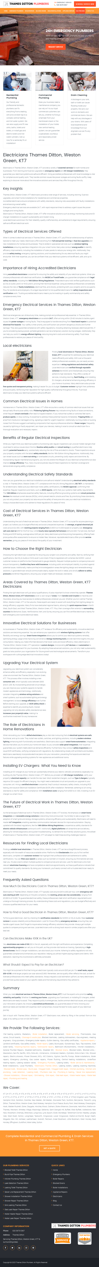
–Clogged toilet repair (59, 1069)
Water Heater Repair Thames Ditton (19, 1214)
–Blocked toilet (9, 1069)
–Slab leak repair (61, 1075)
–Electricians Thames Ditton (45, 1065)
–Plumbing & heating (65, 1072)
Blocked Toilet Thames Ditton (16, 1170)
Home (6, 11)
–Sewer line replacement (85, 1072)
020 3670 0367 (62, 5)
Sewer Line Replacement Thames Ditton (20, 1192)
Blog (55, 1200)
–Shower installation (11, 1075)
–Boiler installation (39, 1034)
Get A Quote (49, 1148)
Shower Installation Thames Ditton (18, 1196)
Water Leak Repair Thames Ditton (18, 1218)
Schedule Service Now (85, 4)
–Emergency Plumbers (46, 1062)
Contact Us (90, 11)
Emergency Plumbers (16, 11)
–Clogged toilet (44, 1069)
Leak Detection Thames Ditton (16, 1183)
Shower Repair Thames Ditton (16, 1200)
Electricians (80, 11)
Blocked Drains (41, 11)
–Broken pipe (21, 1069)
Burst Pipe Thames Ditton (15, 1174)
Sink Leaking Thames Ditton (16, 1205)
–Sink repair (49, 1075)
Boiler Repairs (29, 11)
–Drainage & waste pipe (31, 1037)
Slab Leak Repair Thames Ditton (17, 1209)
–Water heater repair (77, 1075)
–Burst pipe (32, 1069)
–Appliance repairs (87, 1040)
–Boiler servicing (72, 1034)
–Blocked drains (61, 1050)
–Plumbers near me (47, 1072)
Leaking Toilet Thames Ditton (16, 1187)
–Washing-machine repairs (25, 1047)
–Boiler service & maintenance (82, 1062)
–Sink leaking (38, 1075)
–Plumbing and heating (17, 1078)
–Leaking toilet (32, 1072)
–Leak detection (18, 1072)
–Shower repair (26, 1075)
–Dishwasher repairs (45, 1047)
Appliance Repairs (68, 11)
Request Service (55, 47)
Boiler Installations (54, 11)
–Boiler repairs (42, 1043)
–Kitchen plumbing (76, 1069)
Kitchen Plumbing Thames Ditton (18, 1178)
